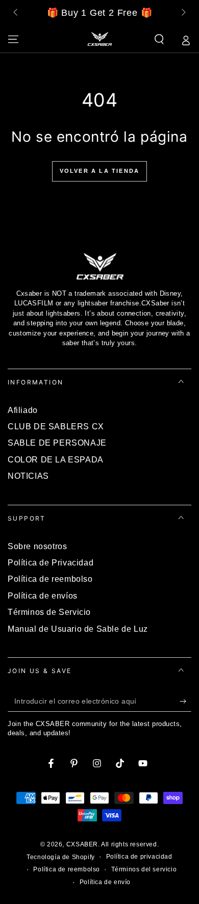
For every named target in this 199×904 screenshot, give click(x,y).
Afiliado (23, 410)
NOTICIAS (28, 476)
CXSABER (82, 844)
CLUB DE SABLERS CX (56, 426)
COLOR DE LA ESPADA (56, 459)
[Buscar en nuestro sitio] (159, 39)
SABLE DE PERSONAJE (57, 442)
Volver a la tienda (100, 171)
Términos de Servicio (49, 612)
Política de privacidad (139, 856)
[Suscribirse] (185, 701)
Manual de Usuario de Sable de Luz (78, 629)
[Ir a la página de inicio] (99, 39)
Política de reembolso (50, 579)
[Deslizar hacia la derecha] (182, 13)
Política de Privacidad (50, 562)
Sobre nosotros (37, 546)
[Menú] (13, 39)
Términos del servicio (144, 869)
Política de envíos (43, 595)
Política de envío (105, 882)
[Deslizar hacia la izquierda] (16, 13)
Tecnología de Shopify (61, 857)
